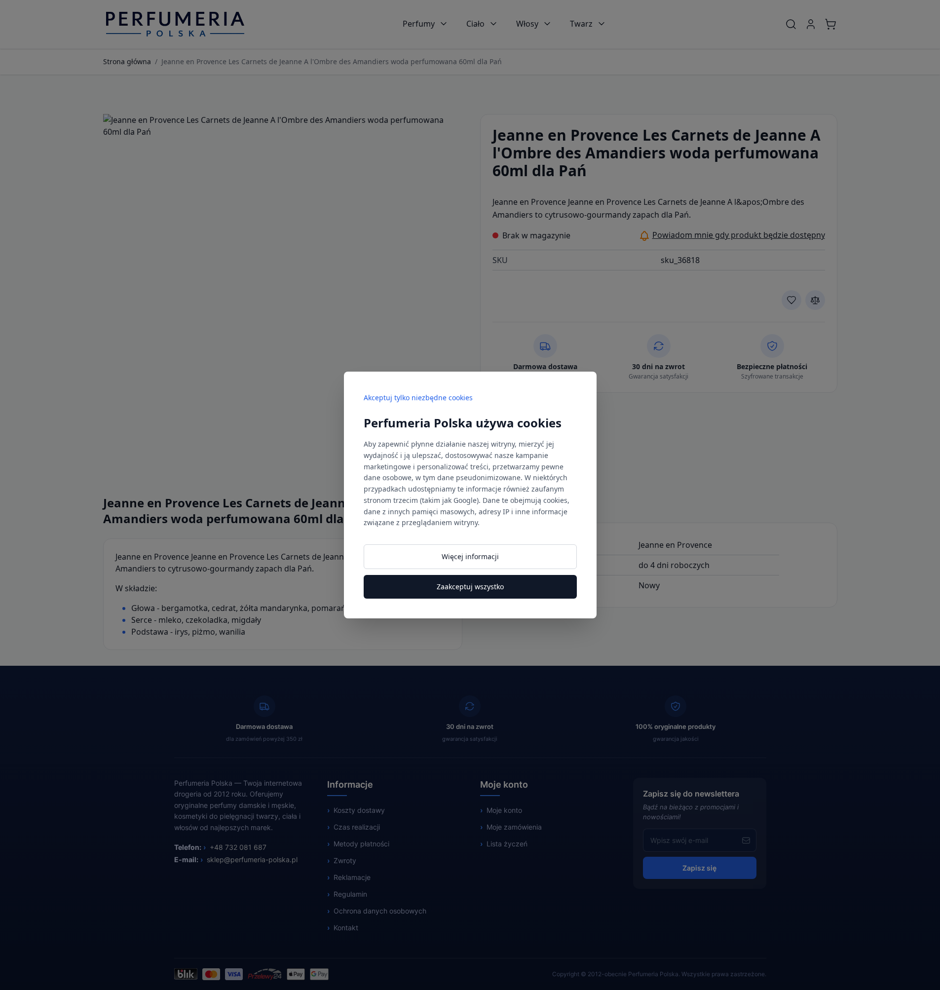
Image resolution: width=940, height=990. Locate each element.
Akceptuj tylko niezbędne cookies (418, 397)
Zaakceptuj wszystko (470, 586)
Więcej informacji (470, 556)
